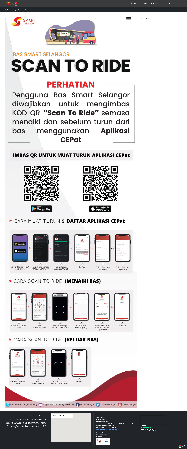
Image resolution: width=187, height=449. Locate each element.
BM (127, 3)
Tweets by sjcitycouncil (144, 18)
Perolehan (42, 416)
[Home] (12, 3)
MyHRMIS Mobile (104, 434)
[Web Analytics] (152, 429)
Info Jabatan (154, 3)
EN (8, 417)
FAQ (161, 3)
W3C (38, 416)
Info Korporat (134, 3)
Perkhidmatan (144, 3)
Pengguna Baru (168, 3)
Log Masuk (178, 3)
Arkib (14, 417)
